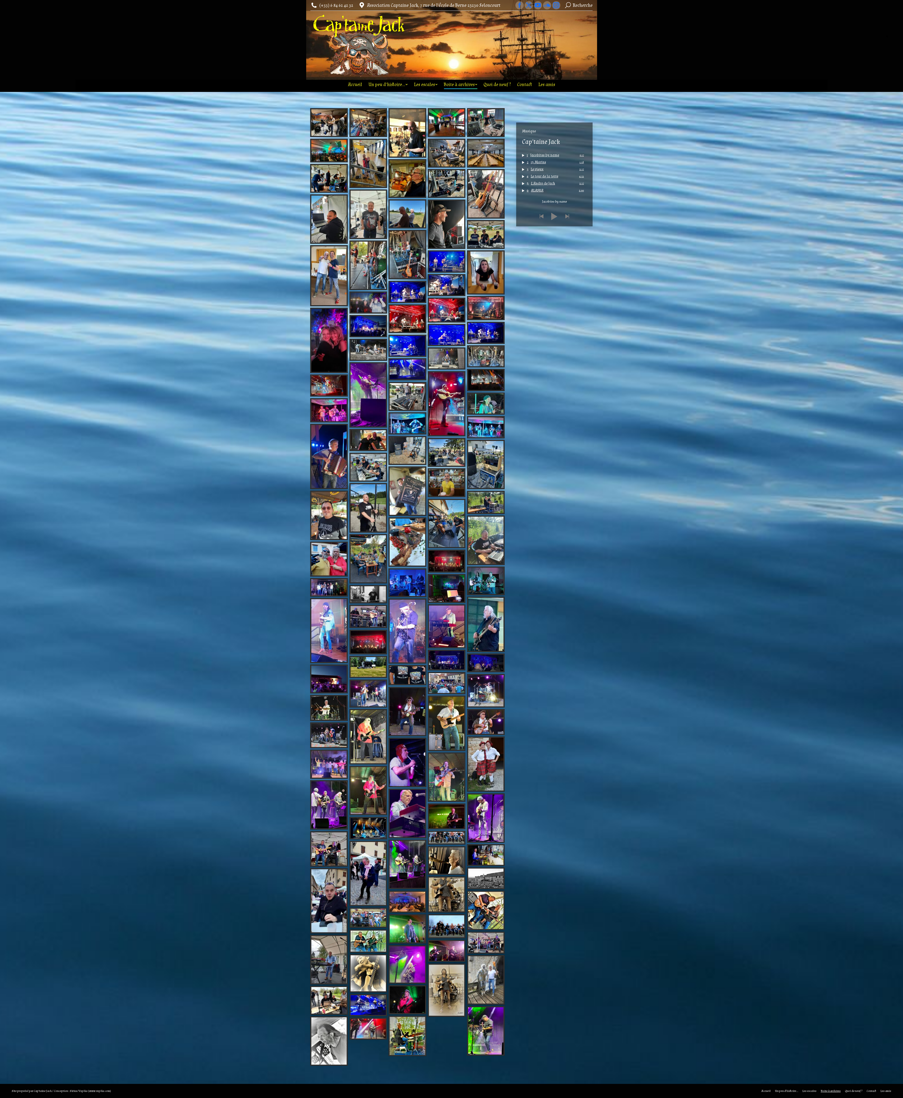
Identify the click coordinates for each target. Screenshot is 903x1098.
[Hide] (887, 36)
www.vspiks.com (99, 1091)
